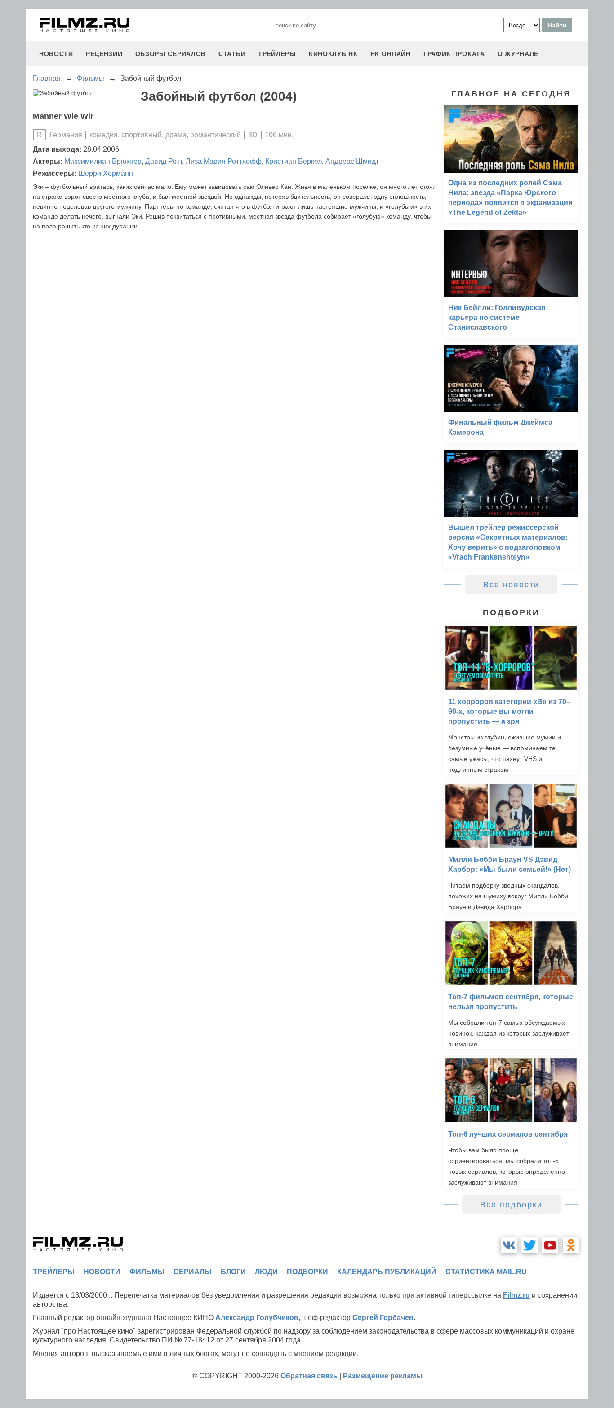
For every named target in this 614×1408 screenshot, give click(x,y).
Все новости (511, 584)
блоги (233, 1272)
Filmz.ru (516, 1295)
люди (266, 1272)
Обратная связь (309, 1376)
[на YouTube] (550, 1245)
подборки (307, 1272)
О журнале (518, 53)
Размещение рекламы (383, 1376)
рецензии (104, 53)
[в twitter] (529, 1245)
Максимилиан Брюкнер (103, 161)
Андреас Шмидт (352, 161)
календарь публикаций (386, 1272)
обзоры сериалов (170, 53)
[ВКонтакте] (509, 1245)
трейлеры (277, 53)
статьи (231, 53)
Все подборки (511, 1204)
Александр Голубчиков (256, 1317)
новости (56, 53)
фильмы (147, 1272)
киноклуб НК (333, 53)
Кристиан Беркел (293, 161)
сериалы (193, 1272)
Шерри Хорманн (105, 173)
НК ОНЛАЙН (390, 53)
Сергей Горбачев (383, 1317)
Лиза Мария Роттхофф (224, 161)
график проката (454, 53)
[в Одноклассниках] (571, 1245)
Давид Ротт (163, 161)
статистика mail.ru (486, 1272)
